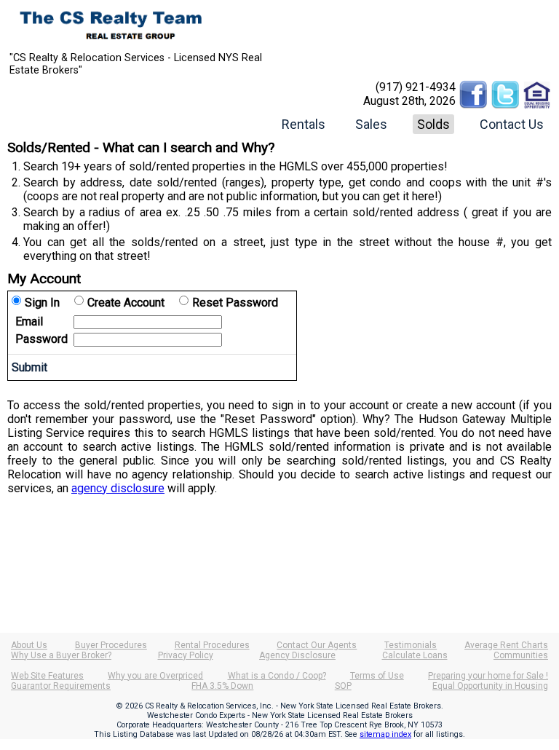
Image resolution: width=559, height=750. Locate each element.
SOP (343, 686)
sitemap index (385, 734)
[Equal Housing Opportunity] (537, 87)
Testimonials (410, 645)
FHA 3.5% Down (222, 686)
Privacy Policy (185, 655)
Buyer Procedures (111, 645)
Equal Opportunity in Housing (490, 686)
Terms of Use (377, 676)
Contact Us (512, 124)
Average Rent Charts (506, 645)
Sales (371, 124)
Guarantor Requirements (61, 686)
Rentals (303, 124)
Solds (433, 124)
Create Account (125, 302)
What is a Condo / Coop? (277, 676)
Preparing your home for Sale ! (488, 676)
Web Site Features (47, 676)
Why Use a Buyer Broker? (61, 655)
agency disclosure (117, 488)
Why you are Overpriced (155, 676)
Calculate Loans (415, 655)
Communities (520, 655)
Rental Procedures (212, 645)
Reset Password (235, 302)
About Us (29, 645)
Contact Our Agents (317, 645)
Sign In (42, 302)
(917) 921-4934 (416, 87)
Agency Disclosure (297, 655)
